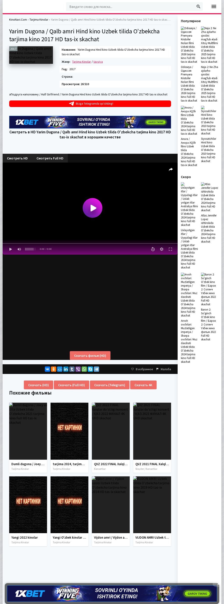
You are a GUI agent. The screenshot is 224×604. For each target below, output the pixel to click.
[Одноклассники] (53, 369)
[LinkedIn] (65, 369)
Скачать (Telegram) (109, 385)
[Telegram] (96, 369)
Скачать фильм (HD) (90, 355)
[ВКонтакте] (47, 369)
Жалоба (166, 369)
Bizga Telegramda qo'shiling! (94, 103)
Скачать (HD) (38, 385)
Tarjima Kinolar (81, 62)
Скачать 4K (143, 385)
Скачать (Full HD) (71, 385)
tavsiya (98, 62)
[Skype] (90, 369)
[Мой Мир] (59, 369)
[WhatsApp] (84, 369)
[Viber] (78, 369)
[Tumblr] (72, 369)
